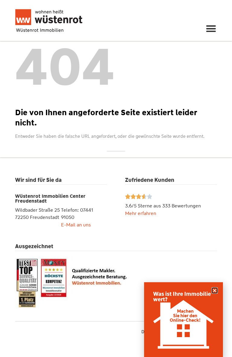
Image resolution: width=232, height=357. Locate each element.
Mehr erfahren (140, 213)
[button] (211, 28)
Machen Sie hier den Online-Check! (185, 315)
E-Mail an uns (76, 225)
